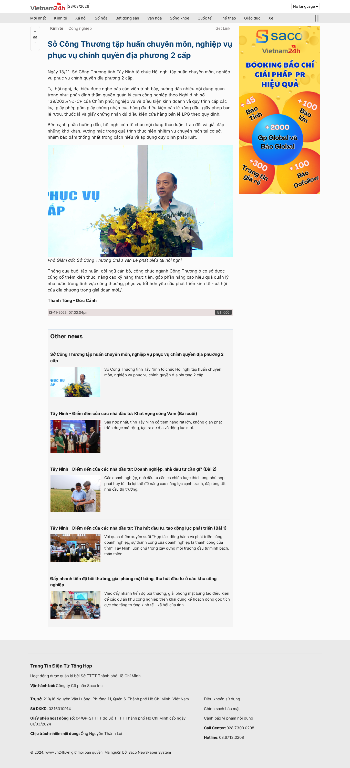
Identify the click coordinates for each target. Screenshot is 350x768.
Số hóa (101, 18)
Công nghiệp (80, 28)
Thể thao (228, 18)
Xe (271, 18)
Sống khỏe (179, 18)
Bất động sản (127, 18)
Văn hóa (154, 18)
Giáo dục (252, 18)
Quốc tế (205, 18)
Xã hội (81, 18)
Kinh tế (60, 18)
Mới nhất (38, 18)
